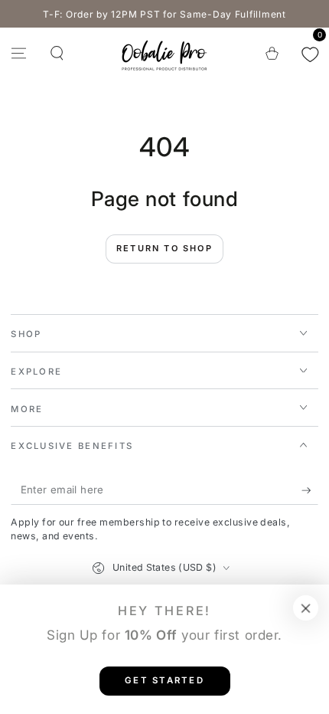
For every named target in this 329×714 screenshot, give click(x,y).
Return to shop (164, 248)
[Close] (306, 608)
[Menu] (18, 53)
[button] (56, 53)
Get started (164, 680)
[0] (310, 53)
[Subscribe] (309, 490)
